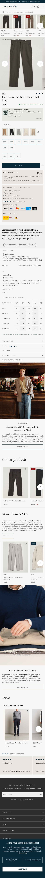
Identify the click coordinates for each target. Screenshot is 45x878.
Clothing (5, 39)
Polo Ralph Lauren (18, 31)
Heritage (22, 245)
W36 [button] (4, 147)
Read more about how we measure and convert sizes (22, 334)
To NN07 (6, 535)
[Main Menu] (42, 6)
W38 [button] (11, 147)
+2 (38, 132)
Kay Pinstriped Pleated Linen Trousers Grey (13, 577)
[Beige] (5, 132)
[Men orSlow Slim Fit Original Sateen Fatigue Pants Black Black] (6, 22)
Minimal (32, 245)
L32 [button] (11, 156)
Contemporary (10, 245)
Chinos (19, 39)
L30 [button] (4, 156)
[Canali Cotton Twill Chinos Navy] (17, 741)
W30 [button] (11, 142)
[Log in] (32, 6)
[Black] (12, 132)
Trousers (12, 39)
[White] (26, 132)
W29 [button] (4, 142)
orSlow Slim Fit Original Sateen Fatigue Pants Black (14, 501)
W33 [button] (32, 142)
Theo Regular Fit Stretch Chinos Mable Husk (30, 33)
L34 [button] (18, 156)
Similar (14, 459)
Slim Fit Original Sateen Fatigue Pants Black (5, 33)
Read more (39, 118)
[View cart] (38, 6)
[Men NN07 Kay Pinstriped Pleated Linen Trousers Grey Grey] (15, 557)
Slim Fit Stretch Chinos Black (17, 33)
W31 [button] (19, 142)
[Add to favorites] (25, 469)
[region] (22, 765)
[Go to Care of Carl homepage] (10, 6)
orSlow (3, 31)
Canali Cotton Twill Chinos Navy (16, 743)
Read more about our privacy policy (22, 800)
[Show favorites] (35, 6)
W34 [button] (39, 142)
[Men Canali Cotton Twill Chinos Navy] (17, 724)
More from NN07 (15, 514)
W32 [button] (25, 142)
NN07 (27, 31)
